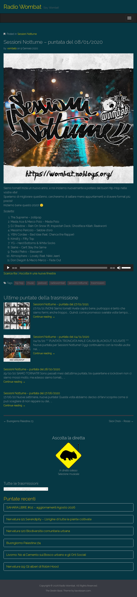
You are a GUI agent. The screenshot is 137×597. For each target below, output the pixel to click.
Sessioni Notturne (27, 33)
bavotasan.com (83, 590)
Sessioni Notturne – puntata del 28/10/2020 (32, 369)
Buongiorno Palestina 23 (18, 421)
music (30, 283)
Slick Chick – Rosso (121, 421)
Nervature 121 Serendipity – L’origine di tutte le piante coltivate (49, 519)
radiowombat (57, 283)
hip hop (19, 283)
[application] (68, 267)
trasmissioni (97, 283)
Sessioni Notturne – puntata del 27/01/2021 (60, 304)
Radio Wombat (23, 6)
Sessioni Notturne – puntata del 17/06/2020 (32, 393)
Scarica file (10, 273)
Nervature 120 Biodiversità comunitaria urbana (38, 531)
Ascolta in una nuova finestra (37, 273)
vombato (12, 48)
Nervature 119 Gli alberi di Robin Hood (32, 566)
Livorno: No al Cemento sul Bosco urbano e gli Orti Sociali (46, 554)
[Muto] (119, 268)
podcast (42, 283)
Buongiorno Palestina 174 (23, 543)
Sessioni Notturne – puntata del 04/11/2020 (61, 336)
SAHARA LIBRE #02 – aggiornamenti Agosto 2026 (40, 507)
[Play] (8, 268)
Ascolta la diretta (68, 437)
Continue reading (44, 316)
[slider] (127, 267)
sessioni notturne (78, 283)
